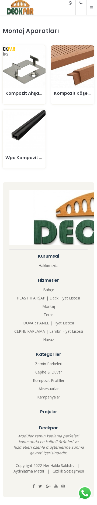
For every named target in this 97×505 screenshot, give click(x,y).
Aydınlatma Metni (28, 471)
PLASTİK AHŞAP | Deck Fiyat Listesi (48, 298)
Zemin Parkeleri (48, 363)
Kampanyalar (48, 397)
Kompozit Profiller (48, 380)
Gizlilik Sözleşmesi (68, 471)
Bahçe (48, 289)
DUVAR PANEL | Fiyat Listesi (48, 322)
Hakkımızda (48, 265)
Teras (49, 314)
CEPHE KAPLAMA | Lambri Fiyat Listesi (48, 331)
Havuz (48, 339)
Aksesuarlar (49, 388)
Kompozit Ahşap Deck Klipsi (36, 93)
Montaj (48, 306)
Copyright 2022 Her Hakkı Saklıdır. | (48, 465)
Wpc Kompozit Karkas (30, 158)
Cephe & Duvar (48, 372)
